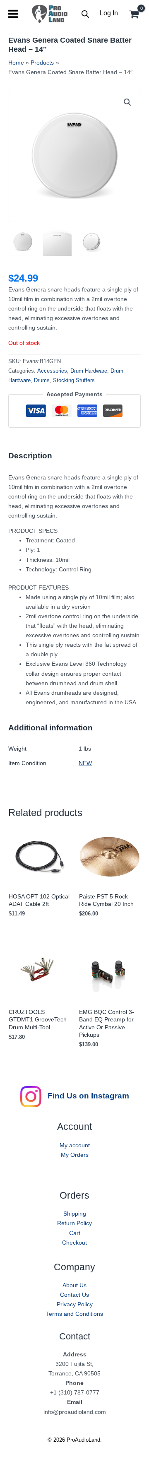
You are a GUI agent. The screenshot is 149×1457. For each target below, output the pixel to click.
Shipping (74, 1213)
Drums (42, 380)
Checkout (74, 1242)
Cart (74, 1233)
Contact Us (74, 1294)
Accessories (52, 371)
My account (75, 1145)
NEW (85, 763)
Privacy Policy (75, 1304)
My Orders (75, 1154)
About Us (74, 1285)
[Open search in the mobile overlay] (85, 13)
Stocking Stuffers (74, 380)
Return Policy (74, 1223)
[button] (127, 102)
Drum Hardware (88, 371)
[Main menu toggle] (13, 14)
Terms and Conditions (74, 1313)
